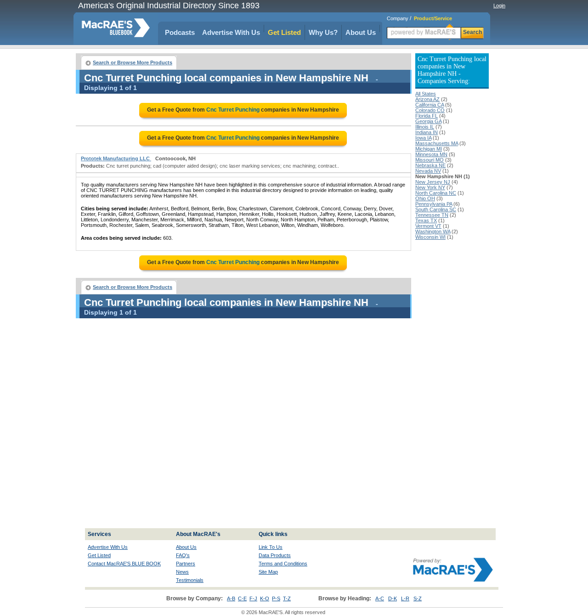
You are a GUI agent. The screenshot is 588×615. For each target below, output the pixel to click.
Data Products (275, 555)
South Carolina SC (435, 209)
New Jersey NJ (432, 182)
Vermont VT (428, 226)
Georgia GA (428, 121)
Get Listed (284, 32)
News (182, 572)
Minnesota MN (431, 154)
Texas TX (426, 220)
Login (499, 5)
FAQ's (183, 555)
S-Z (417, 598)
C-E (242, 598)
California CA (429, 104)
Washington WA (432, 231)
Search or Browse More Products (132, 62)
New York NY (430, 187)
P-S (276, 598)
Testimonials (190, 580)
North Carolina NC (435, 193)
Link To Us (271, 547)
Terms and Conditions (283, 563)
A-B (231, 598)
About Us (360, 32)
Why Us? (323, 32)
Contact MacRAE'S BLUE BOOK (124, 563)
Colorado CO (430, 110)
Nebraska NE (430, 165)
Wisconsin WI (430, 237)
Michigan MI (428, 149)
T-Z (287, 598)
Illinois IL (424, 127)
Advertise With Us (231, 32)
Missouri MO (429, 160)
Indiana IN (426, 132)
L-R (405, 598)
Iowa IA (423, 138)
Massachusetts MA (436, 143)
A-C (379, 598)
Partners (185, 563)
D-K (392, 598)
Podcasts (180, 32)
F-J (253, 598)
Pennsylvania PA (433, 204)
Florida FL (426, 115)
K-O (264, 598)
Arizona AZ (427, 99)
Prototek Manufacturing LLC (116, 158)
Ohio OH (425, 198)
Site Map (268, 572)
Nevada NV (428, 171)
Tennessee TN (431, 215)
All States (425, 93)
